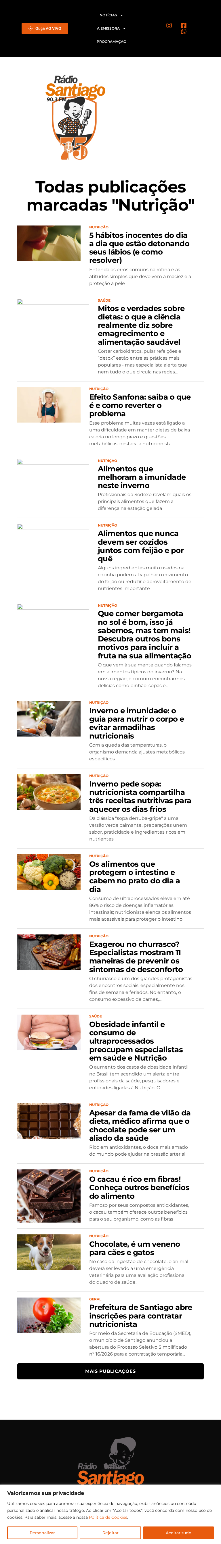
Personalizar (42, 1532)
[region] (110, 1514)
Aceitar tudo (178, 1532)
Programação (111, 41)
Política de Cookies (108, 1517)
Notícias (108, 15)
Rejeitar (110, 1532)
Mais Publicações (110, 1371)
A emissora (108, 28)
